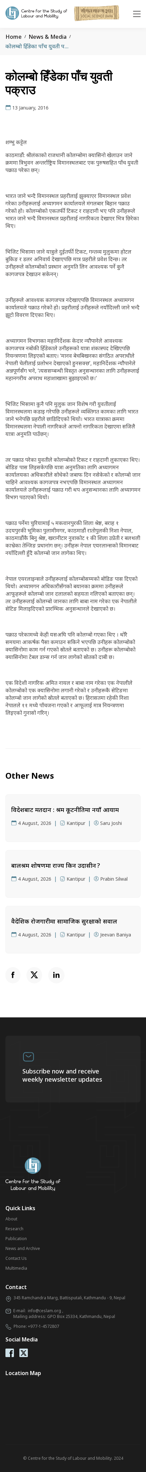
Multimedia (16, 1268)
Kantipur (76, 823)
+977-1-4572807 (43, 1326)
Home (13, 36)
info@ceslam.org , (45, 1311)
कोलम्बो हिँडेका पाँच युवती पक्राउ (39, 46)
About (11, 1219)
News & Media (48, 36)
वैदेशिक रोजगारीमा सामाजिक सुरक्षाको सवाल (64, 921)
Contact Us (16, 1258)
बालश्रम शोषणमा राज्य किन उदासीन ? (55, 865)
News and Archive (22, 1248)
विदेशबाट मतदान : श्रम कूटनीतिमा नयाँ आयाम (65, 810)
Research (14, 1229)
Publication (16, 1238)
